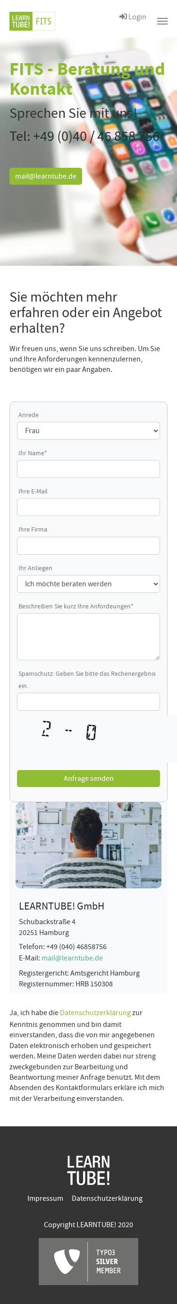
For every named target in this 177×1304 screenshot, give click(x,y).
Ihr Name (32, 453)
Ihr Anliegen (35, 568)
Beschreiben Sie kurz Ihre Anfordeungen (76, 606)
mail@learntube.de (45, 176)
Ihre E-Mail (33, 491)
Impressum (45, 1198)
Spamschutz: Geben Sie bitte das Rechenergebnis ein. (87, 679)
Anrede (28, 414)
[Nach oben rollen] (156, 1283)
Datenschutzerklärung (96, 1012)
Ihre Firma (32, 529)
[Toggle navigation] (162, 21)
